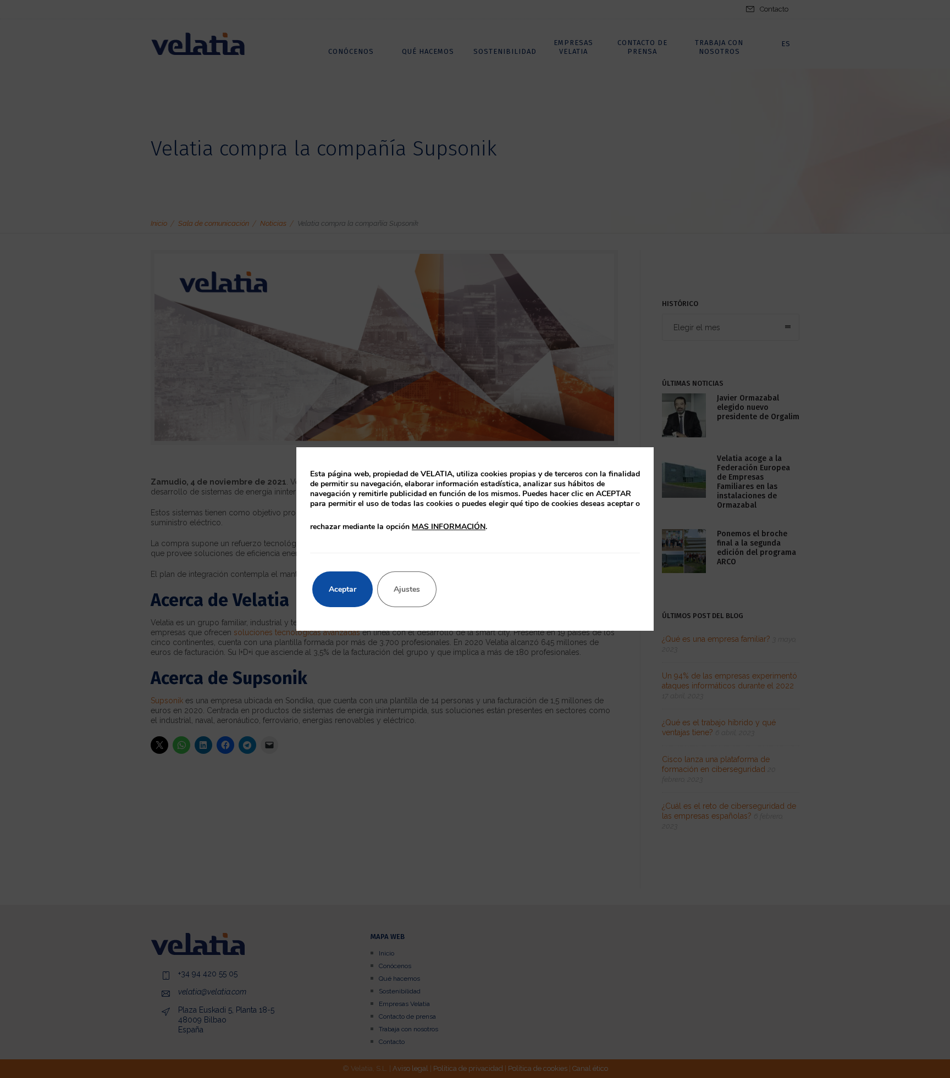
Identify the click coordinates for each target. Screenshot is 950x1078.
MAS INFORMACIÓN (448, 526)
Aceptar (342, 589)
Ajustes (407, 589)
